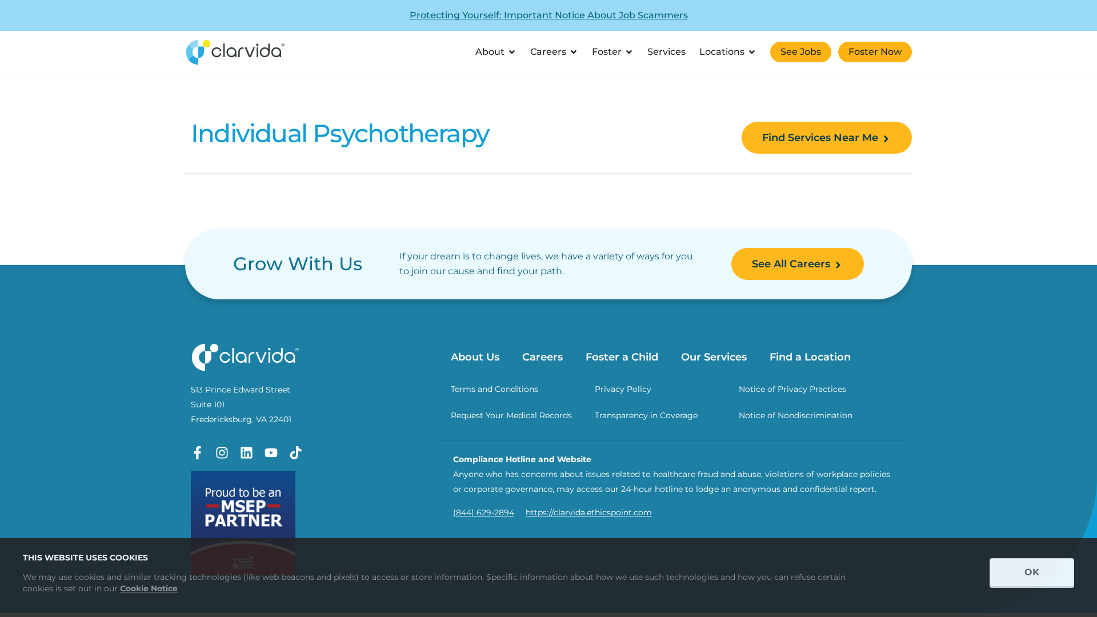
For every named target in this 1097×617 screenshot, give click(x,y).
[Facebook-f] (197, 452)
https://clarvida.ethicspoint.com (589, 512)
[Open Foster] (629, 52)
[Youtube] (271, 452)
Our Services (714, 357)
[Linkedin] (246, 452)
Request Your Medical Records (511, 415)
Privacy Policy (623, 389)
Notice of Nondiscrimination (795, 415)
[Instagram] (222, 452)
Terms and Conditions (494, 389)
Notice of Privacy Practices (792, 389)
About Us (475, 357)
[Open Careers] (573, 52)
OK (1031, 572)
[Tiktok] (295, 452)
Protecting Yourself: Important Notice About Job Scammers (549, 15)
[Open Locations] (751, 52)
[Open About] (512, 52)
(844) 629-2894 (483, 512)
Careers (542, 357)
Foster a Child (622, 357)
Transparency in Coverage (646, 415)
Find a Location (810, 357)
